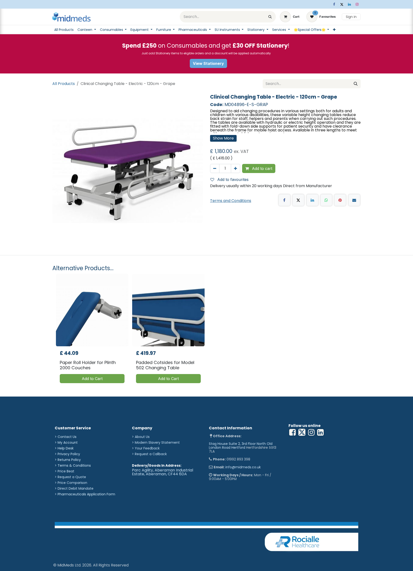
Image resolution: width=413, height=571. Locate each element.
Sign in (351, 16)
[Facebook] (334, 4)
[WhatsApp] (326, 200)
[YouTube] (320, 432)
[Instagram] (357, 4)
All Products (63, 83)
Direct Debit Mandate (75, 488)
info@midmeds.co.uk (243, 467)
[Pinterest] (340, 200)
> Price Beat (64, 471)
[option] (206, 330)
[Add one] (235, 168)
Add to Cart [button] (92, 378)
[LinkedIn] (349, 4)
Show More (223, 138)
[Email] (354, 200)
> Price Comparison (71, 482)
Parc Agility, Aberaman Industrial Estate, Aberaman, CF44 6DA (162, 472)
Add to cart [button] (261, 168)
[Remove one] (214, 168)
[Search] (270, 16)
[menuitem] (64, 29)
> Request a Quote (70, 477)
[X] (341, 4)
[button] (231, 179)
